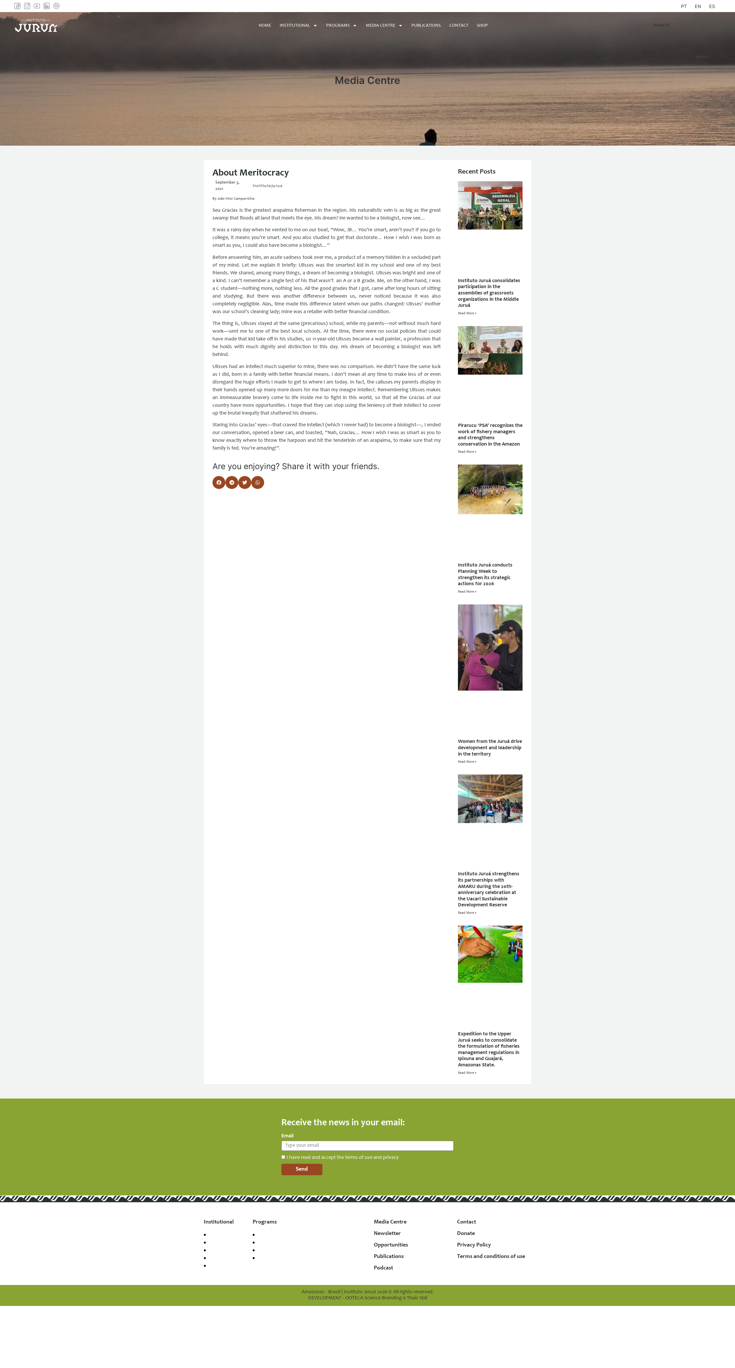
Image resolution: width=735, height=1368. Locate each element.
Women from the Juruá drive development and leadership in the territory (490, 748)
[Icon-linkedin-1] (47, 6)
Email (287, 1136)
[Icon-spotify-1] (56, 6)
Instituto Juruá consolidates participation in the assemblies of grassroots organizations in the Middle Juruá (489, 293)
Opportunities (391, 1245)
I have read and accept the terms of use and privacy (343, 1157)
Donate (466, 1234)
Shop (482, 25)
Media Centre (380, 25)
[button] (218, 482)
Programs (338, 25)
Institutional (295, 25)
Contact (458, 25)
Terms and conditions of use (491, 1257)
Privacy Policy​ (474, 1245)
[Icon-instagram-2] (27, 6)
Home (265, 25)
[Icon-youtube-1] (37, 6)
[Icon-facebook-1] (17, 6)
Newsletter (387, 1234)
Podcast (383, 1268)
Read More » (467, 313)
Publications (426, 25)
